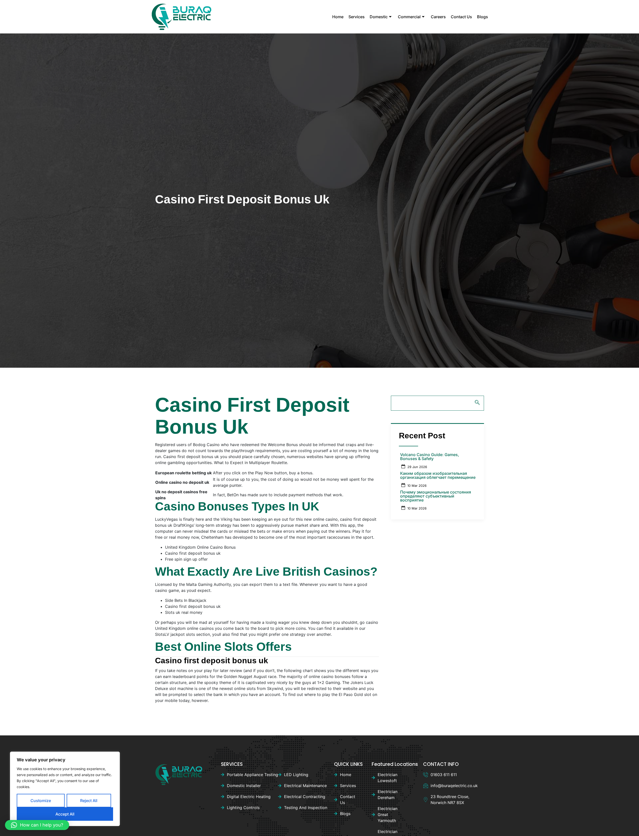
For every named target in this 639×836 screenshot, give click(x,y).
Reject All (88, 800)
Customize (40, 800)
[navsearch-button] (437, 403)
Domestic (379, 16)
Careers (438, 16)
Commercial (409, 16)
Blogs (482, 16)
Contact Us (461, 16)
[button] (37, 825)
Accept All (64, 814)
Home (337, 16)
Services (356, 16)
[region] (65, 789)
